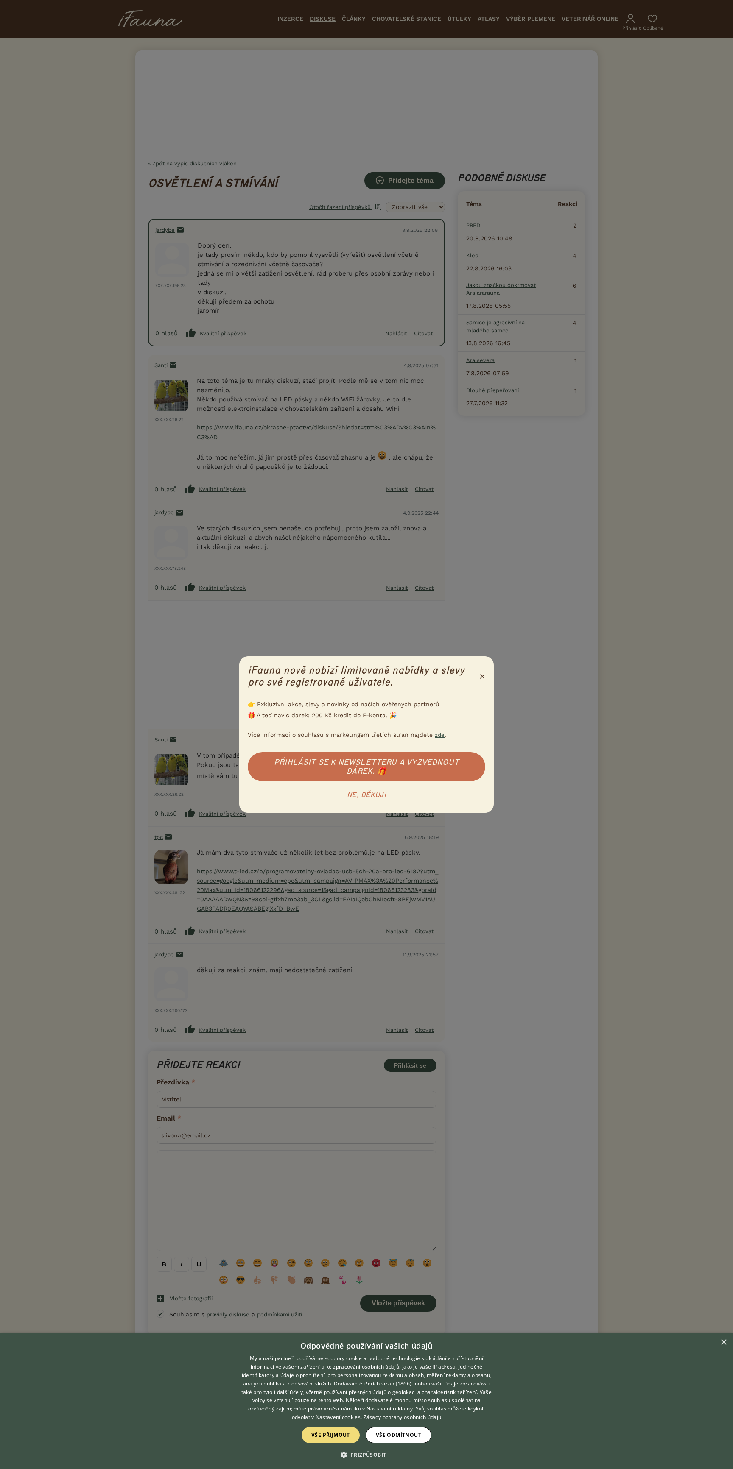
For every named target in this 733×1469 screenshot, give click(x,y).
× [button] (723, 1342)
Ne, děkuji (366, 795)
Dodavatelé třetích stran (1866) (372, 1383)
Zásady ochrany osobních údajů (403, 1417)
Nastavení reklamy (389, 1408)
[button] (366, 1454)
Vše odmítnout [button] (398, 1434)
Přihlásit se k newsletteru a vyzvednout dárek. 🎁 (366, 766)
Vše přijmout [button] (330, 1434)
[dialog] (366, 1401)
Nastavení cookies (338, 1417)
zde (440, 735)
